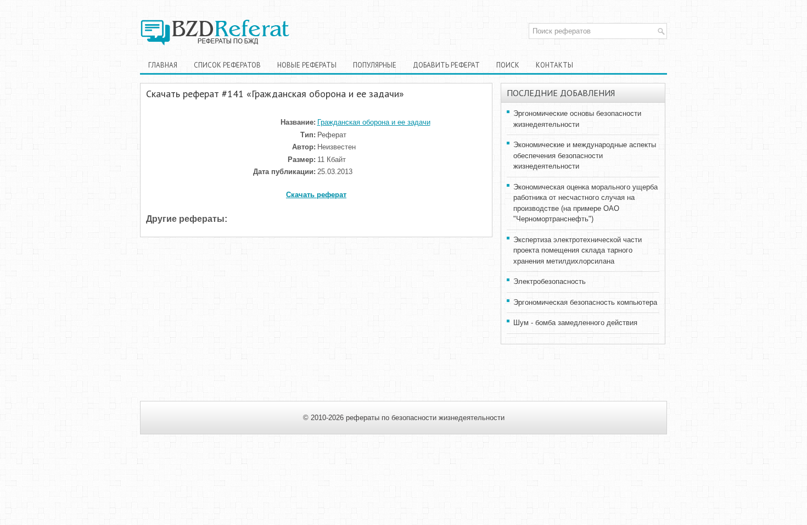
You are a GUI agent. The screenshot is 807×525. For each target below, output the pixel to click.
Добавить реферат (446, 65)
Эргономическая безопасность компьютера (585, 302)
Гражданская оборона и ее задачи (373, 122)
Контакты (554, 65)
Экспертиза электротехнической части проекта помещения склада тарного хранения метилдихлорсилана (577, 250)
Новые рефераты (307, 65)
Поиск (507, 65)
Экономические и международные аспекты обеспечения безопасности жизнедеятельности (584, 155)
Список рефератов (227, 65)
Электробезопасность (549, 281)
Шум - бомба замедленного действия (575, 323)
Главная (162, 65)
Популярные (374, 65)
